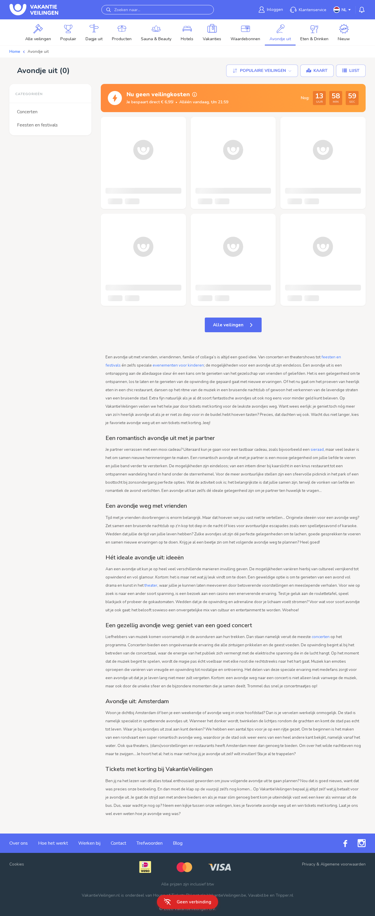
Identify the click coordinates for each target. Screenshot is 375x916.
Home (14, 51)
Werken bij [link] (89, 843)
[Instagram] (356, 843)
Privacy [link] (308, 864)
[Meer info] (194, 94)
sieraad (317, 449)
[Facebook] (340, 843)
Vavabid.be (258, 895)
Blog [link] (178, 843)
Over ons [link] (18, 843)
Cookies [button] (16, 864)
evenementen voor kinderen (178, 365)
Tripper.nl (284, 895)
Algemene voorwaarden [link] (343, 864)
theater (150, 585)
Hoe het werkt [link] (53, 843)
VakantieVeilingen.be (226, 895)
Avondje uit (38, 51)
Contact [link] (118, 843)
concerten (321, 637)
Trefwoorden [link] (150, 843)
